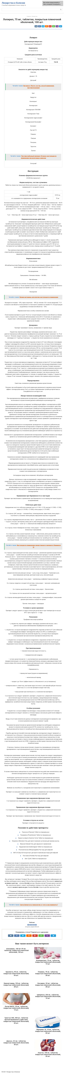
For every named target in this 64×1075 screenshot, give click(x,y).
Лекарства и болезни (13, 3)
